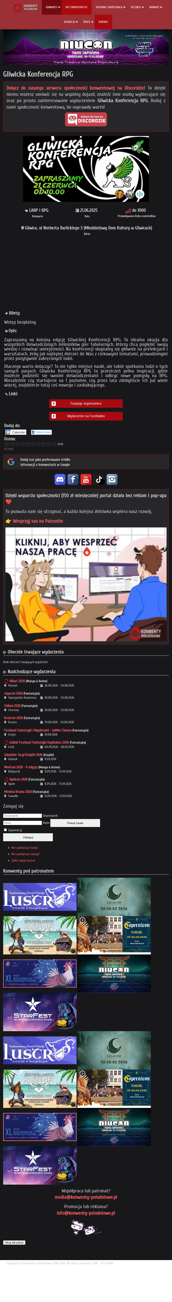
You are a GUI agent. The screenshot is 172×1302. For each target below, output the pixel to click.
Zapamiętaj (15, 830)
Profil (86, 21)
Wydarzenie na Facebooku (86, 416)
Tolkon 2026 (12, 706)
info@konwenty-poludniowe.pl (86, 1213)
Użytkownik (50, 816)
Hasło (46, 823)
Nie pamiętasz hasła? (25, 848)
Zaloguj (28, 837)
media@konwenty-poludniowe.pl (86, 1197)
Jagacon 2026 (13, 693)
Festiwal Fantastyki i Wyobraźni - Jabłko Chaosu (38, 730)
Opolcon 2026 (18, 779)
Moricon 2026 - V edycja (21, 767)
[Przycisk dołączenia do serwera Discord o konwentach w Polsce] (86, 119)
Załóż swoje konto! (23, 860)
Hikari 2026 (17, 681)
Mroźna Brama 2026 (18, 791)
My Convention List (76, 7)
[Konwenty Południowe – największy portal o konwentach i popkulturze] (25, 7)
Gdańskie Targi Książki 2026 (23, 755)
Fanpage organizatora (86, 403)
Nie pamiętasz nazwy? (26, 854)
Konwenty (51, 7)
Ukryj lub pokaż (14, 1242)
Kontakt (103, 21)
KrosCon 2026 (13, 718)
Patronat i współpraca (109, 7)
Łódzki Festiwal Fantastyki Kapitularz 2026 (39, 742)
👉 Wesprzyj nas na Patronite (34, 521)
